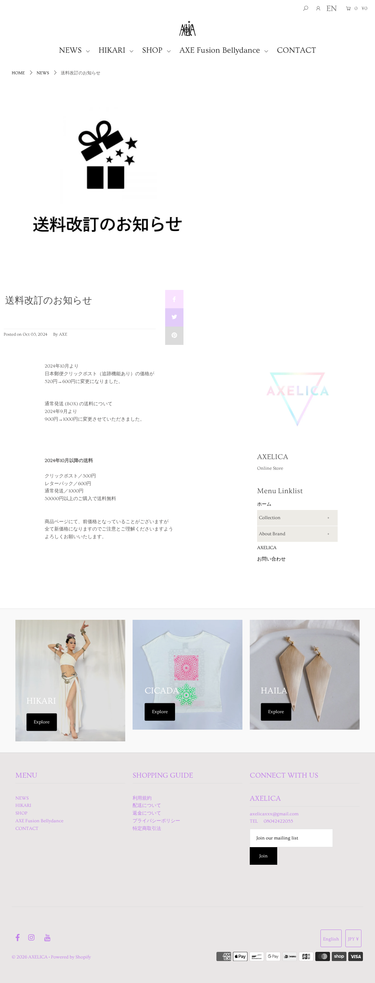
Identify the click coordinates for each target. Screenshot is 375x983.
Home (18, 73)
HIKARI (113, 50)
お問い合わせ (271, 559)
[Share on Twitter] (174, 317)
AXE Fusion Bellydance (220, 50)
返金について (147, 813)
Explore (41, 722)
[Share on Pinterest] (174, 336)
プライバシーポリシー (156, 820)
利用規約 (142, 798)
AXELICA (266, 547)
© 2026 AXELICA (30, 957)
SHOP (153, 50)
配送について (147, 805)
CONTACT (296, 50)
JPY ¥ (353, 939)
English (331, 939)
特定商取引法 (147, 828)
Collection (270, 517)
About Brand (272, 533)
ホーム (264, 504)
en (331, 8)
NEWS (71, 50)
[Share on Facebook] (174, 299)
